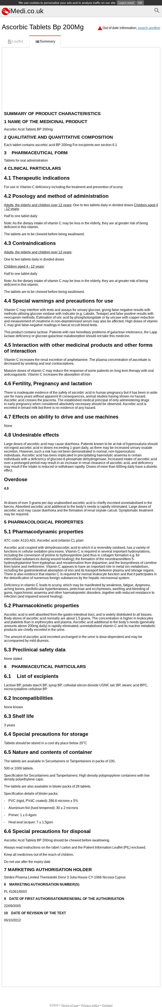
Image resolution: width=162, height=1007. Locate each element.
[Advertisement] (81, 78)
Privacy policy (90, 1005)
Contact (107, 1005)
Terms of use (69, 1005)
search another (149, 28)
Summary (47, 41)
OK (140, 2)
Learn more (126, 2)
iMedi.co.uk (26, 11)
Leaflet (17, 41)
